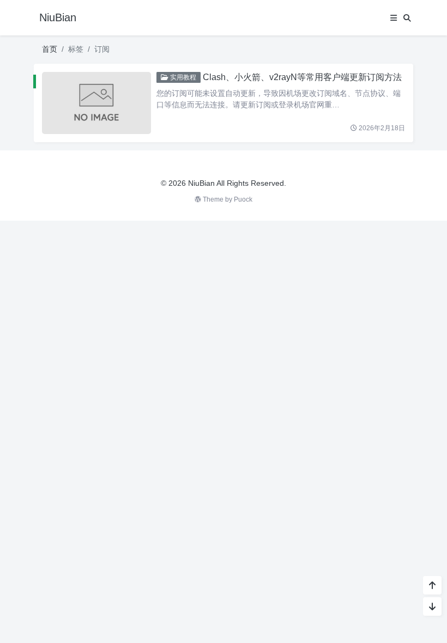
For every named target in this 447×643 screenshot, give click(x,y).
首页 (49, 49)
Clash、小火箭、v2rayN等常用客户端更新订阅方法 (302, 77)
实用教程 (182, 77)
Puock (243, 199)
